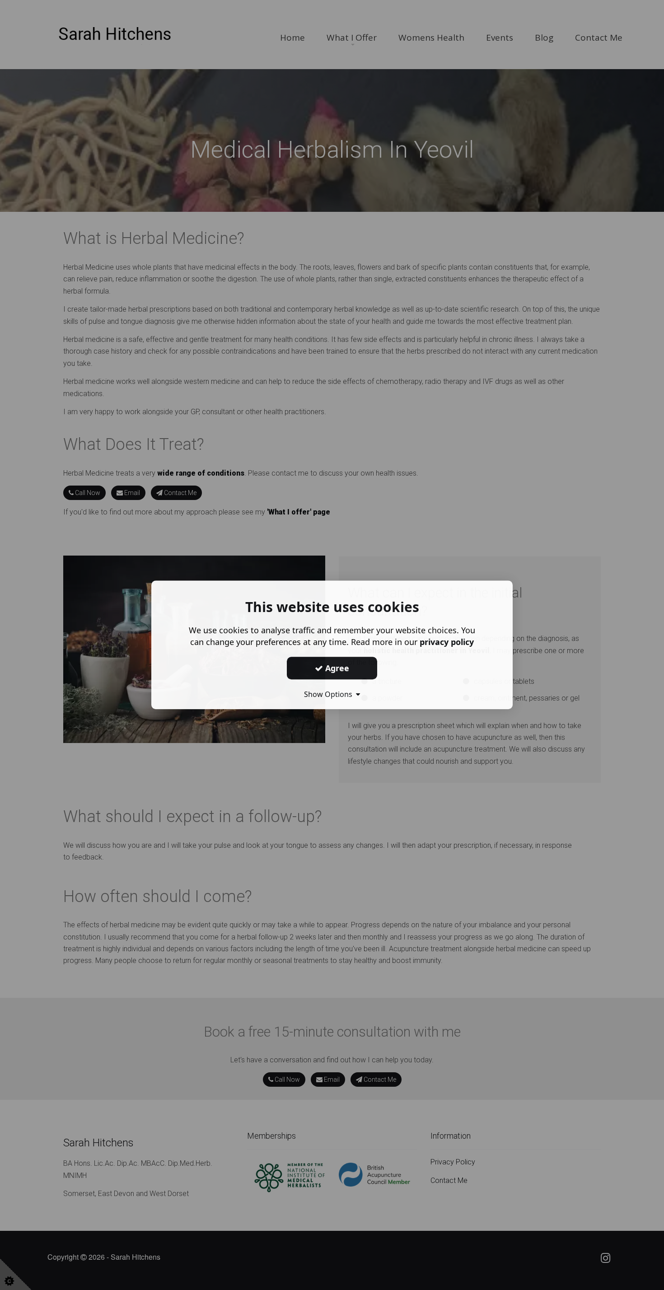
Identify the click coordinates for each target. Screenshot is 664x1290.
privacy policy (447, 641)
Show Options (330, 694)
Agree (336, 668)
